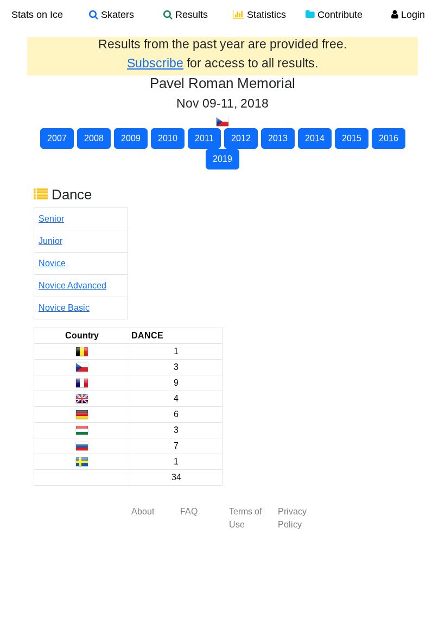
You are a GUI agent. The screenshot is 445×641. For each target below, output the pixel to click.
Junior (50, 241)
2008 (94, 138)
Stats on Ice (37, 14)
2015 (351, 138)
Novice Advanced (72, 285)
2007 (57, 138)
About (142, 511)
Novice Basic (64, 307)
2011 (204, 138)
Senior (51, 218)
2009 (131, 138)
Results (190, 14)
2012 (241, 138)
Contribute (339, 14)
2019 (222, 159)
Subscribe (155, 63)
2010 (167, 138)
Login (411, 14)
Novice (52, 263)
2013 (278, 138)
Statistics (265, 14)
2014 (315, 138)
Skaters (116, 14)
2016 (388, 138)
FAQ (189, 511)
